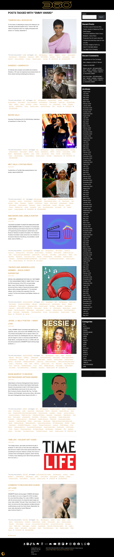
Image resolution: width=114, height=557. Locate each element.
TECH (84, 358)
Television (12, 258)
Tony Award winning (22, 367)
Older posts (12, 535)
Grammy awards (66, 522)
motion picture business (44, 423)
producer (48, 310)
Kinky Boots (19, 363)
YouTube (45, 59)
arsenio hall (31, 411)
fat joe (37, 151)
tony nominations (54, 312)
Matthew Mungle (18, 423)
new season (66, 57)
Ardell (23, 411)
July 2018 (85, 287)
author (51, 55)
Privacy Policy (66, 549)
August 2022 (86, 188)
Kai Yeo (46, 308)
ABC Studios (59, 250)
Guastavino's (44, 151)
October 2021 (87, 208)
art (59, 201)
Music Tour (17, 526)
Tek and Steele (18, 156)
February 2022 (87, 200)
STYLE (85, 356)
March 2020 (86, 247)
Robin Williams (24, 478)
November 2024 (87, 134)
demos (64, 304)
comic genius (44, 476)
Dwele (44, 522)
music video (25, 526)
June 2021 (86, 216)
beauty (60, 100)
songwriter (33, 207)
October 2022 (87, 184)
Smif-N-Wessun (66, 154)
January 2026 (87, 106)
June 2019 (86, 265)
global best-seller (32, 306)
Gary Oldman (52, 417)
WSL (53, 106)
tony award (58, 207)
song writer (24, 528)
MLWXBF (92, 65)
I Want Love (40, 361)
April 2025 (86, 124)
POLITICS (85, 348)
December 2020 (87, 228)
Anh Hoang (30, 252)
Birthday (73, 150)
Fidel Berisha (22, 57)
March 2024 (86, 150)
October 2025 (87, 112)
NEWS (85, 344)
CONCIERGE (86, 328)
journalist (52, 57)
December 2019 (87, 253)
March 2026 (86, 101)
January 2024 (87, 154)
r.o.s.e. (35, 365)
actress (20, 201)
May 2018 (85, 291)
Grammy (49, 359)
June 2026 (86, 95)
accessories (12, 201)
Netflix (70, 254)
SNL (65, 429)
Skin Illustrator (49, 429)
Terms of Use (60, 549)
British (16, 203)
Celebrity (57, 55)
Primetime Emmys (26, 365)
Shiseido (70, 104)
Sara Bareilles (25, 312)
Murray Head (66, 308)
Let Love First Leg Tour (57, 524)
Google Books (71, 102)
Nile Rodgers (30, 310)
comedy (59, 413)
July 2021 (85, 214)
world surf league (45, 106)
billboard (34, 304)
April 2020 (86, 245)
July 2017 (85, 311)
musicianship (41, 526)
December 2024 (87, 132)
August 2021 (86, 212)
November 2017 (87, 303)
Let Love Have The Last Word (40, 524)
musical (68, 205)
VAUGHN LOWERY (90, 73)
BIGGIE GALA (13, 115)
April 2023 (86, 172)
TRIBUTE (85, 362)
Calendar (48, 549)
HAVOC (52, 151)
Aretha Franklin (38, 201)
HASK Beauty (32, 419)
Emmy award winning (68, 357)
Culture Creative (13, 151)
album (63, 520)
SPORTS (25, 150)
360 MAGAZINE (66, 59)
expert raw (62, 102)
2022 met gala (37, 199)
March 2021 (86, 222)
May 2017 (85, 315)
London (35, 104)
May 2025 (86, 122)
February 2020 (87, 249)
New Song (59, 363)
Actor (57, 355)
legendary (26, 154)
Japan (22, 104)
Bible (52, 549)
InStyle (30, 421)
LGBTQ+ (36, 363)
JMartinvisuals (18, 154)
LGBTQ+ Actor (45, 363)
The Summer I (43, 258)
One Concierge (97, 59)
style (39, 207)
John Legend (37, 308)
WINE (84, 366)
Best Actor (54, 411)
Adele (62, 355)
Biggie (52, 150)
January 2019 (87, 275)
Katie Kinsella (46, 205)
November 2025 (87, 110)
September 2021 (87, 210)
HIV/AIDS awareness (29, 361)
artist (68, 520)
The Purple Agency (48, 528)
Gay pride (33, 359)
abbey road (72, 302)
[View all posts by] (68, 367)
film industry (43, 417)
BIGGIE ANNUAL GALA (62, 150)
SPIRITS (25, 409)
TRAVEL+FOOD (87, 360)
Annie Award (16, 411)
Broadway (23, 203)
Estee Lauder (52, 102)
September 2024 (87, 138)
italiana (16, 104)
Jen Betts (28, 104)
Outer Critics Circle (69, 363)
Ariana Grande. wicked (50, 201)
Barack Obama (39, 252)
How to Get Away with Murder (22, 254)
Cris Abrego (48, 252)
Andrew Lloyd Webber (24, 304)
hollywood (31, 57)
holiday (68, 476)
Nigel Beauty (12, 425)
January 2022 (87, 202)
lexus (32, 154)
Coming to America (14, 415)
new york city (43, 104)
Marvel (58, 57)
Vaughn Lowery (36, 59)
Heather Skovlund (43, 419)
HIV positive (18, 361)
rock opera (16, 312)
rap (66, 526)
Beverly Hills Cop (64, 411)
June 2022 (86, 192)
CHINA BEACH (20, 476)
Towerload (34, 367)
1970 (42, 302)
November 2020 (87, 230)
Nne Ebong (19, 256)
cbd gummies (86, 59)
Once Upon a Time (29, 256)
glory (58, 522)
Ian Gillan (52, 306)
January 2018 (87, 299)
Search (84, 14)
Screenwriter (60, 427)
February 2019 (87, 273)
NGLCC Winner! (97, 62)
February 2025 (87, 128)
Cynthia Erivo (38, 203)
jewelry (39, 205)
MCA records (57, 308)
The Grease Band (36, 312)
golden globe (41, 359)
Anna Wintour (28, 201)
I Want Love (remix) (50, 361)
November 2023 (87, 158)
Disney (64, 55)
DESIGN (85, 330)
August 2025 (86, 116)
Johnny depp (37, 421)
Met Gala (61, 205)
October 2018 (87, 281)
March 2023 (86, 174)
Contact (71, 549)
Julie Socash (46, 421)
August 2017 (86, 309)
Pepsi (52, 154)
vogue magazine (18, 209)
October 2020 (87, 233)
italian (10, 104)
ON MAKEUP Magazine (24, 425)
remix (40, 365)
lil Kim (37, 154)
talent (39, 528)
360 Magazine (43, 55)
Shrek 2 (16, 429)
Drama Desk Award (45, 357)
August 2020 (86, 237)
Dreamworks (57, 415)
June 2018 (86, 289)
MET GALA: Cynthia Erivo (20, 164)
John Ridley (53, 254)
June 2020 (86, 241)
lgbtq (30, 363)
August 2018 (86, 285)
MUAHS (67, 423)
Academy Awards (55, 409)
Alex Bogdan (12, 304)
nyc (50, 104)
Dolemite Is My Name (38, 415)
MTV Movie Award (58, 423)
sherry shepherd (19, 59)
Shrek (10, 429)
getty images (12, 205)
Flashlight (21, 359)
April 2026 (86, 99)
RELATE (85, 350)
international (68, 306)
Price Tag (16, 365)
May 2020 (86, 243)
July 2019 (85, 263)
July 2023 (85, 166)
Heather (85, 65)
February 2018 (87, 297)
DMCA (54, 549)
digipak (70, 304)
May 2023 (86, 170)
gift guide (61, 476)
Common (27, 522)
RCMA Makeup (64, 425)
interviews (11, 308)
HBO (10, 254)
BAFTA (47, 411)
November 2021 (87, 206)
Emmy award (71, 55)
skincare (11, 106)
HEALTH (85, 340)
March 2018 (86, 295)
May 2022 (86, 194)
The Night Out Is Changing (90, 49)
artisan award (40, 411)
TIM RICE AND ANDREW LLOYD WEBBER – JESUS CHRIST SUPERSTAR (21, 270)
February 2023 (87, 176)
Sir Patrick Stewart (38, 429)
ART (24, 100)
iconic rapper (66, 151)
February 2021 (87, 224)
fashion (31, 151)
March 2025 (86, 126)
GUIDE (85, 338)
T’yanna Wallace (29, 156)
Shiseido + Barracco (18, 65)
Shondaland (57, 256)
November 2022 (87, 182)
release (11, 528)
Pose (10, 365)
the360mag (19, 106)
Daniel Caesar (36, 522)
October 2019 (87, 257)
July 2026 (85, 93)
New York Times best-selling (55, 526)
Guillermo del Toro (68, 252)
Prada (64, 104)
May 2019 (85, 267)
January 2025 (87, 130)
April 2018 (85, 293)
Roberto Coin (18, 207)
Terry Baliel (18, 431)
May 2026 (86, 97)
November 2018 (87, 279)
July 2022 (85, 190)
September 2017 (87, 307)
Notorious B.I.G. (58, 156)
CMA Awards (29, 476)
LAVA (25, 363)
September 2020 (87, 235)
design (46, 203)
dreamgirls (49, 415)
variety (51, 431)
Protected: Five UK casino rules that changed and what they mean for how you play (93, 40)
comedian (52, 413)
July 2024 (85, 142)
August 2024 (86, 140)
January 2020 (87, 251)
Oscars (11, 207)
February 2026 (87, 103)
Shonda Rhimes (48, 256)
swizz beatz (32, 528)
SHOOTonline (70, 427)
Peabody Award (13, 478)
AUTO (85, 326)
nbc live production (19, 310)
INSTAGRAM (44, 57)
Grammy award (43, 306)
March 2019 (86, 271)
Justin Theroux (62, 254)
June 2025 (86, 120)
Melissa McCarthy (30, 423)
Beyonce (68, 355)
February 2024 (87, 152)
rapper (71, 526)
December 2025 (87, 108)
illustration (59, 306)
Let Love (27, 524)
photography (56, 104)
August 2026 (86, 91)
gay (27, 359)
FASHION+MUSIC (88, 332)
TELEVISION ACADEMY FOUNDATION (27, 258)
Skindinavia (58, 429)
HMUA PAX (53, 419)
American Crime (20, 252)
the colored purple (48, 207)
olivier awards (40, 310)
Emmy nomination (32, 102)
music (10, 526)
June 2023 (86, 168)
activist (53, 520)
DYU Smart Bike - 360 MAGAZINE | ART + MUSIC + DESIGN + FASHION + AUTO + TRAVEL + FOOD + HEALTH (93, 78)
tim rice (45, 312)
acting (63, 409)
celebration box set (44, 304)
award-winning (19, 522)
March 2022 (86, 198)
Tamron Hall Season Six (20, 20)
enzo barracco (43, 102)
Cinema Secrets (42, 413)
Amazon (65, 474)
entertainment (13, 57)
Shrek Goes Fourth (26, 429)
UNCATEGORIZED (28, 250)
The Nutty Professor (41, 431)
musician (33, 526)
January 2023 (87, 178)
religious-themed (57, 310)
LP (50, 308)
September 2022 (87, 186)
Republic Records (49, 365)
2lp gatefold (49, 302)
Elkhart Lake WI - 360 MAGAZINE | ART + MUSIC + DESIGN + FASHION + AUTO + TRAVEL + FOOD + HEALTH (93, 70)
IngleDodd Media (21, 421)
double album (12, 306)
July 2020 (85, 239)
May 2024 (86, 146)
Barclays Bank (52, 100)
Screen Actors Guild (49, 427)
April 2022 (86, 196)
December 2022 (87, 180)
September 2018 (87, 283)
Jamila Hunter (36, 254)
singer (26, 207)
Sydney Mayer (69, 365)
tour (57, 528)
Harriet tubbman (22, 205)
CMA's (36, 476)
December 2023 (87, 156)
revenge (39, 256)
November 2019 (87, 255)
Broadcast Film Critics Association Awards (24, 413)
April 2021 (85, 220)
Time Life (32, 478)
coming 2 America (69, 413)
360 (36, 55)
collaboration (34, 357)
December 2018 (87, 277)
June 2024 (86, 144)
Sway (10, 156)
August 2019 (86, 261)
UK (64, 207)
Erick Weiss (35, 417)
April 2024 (86, 148)
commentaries (56, 304)
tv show (28, 59)
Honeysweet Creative (64, 419)
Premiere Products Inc (45, 425)
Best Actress (65, 201)
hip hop (58, 151)
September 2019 (87, 259)
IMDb (37, 57)
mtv (53, 363)
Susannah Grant (67, 256)
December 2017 (87, 301)
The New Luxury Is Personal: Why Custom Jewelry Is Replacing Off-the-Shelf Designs (93, 29)
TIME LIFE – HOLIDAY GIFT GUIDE (22, 440)
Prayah (58, 154)
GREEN (85, 336)
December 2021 (87, 204)
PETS (84, 346)
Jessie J (11, 363)
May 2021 (85, 218)
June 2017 (86, 313)
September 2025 (87, 114)
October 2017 (87, 305)
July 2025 (85, 118)
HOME (24, 55)
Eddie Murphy (67, 415)
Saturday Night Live (19, 427)
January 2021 (86, 226)
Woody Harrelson (18, 260)
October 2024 (87, 136)
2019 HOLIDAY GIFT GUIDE (43, 474)
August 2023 (86, 164)
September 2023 (87, 162)
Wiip (10, 260)
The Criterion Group (28, 431)
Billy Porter (19, 357)
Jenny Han (45, 254)
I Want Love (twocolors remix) (66, 361)
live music (68, 524)
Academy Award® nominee (65, 199)
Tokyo (26, 106)
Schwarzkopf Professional (34, 427)
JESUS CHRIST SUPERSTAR (24, 308)
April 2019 (85, 269)
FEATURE (25, 474)
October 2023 (87, 160)
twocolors (41, 367)
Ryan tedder (59, 365)
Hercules (11, 524)
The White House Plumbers (56, 258)
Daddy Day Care (26, 415)
